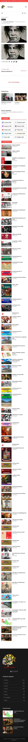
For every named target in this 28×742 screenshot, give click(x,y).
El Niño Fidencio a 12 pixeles (17, 414)
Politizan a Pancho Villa (16, 234)
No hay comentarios (20, 21)
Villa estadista (14, 202)
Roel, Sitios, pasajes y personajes (18, 532)
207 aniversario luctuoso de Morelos (19, 277)
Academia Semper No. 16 (17, 271)
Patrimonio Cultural (16, 408)
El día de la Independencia (17, 486)
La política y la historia (16, 316)
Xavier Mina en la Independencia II (18, 572)
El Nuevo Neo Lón (15, 313)
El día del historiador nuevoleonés (18, 345)
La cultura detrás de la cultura (18, 437)
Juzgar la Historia (15, 324)
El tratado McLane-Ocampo (17, 262)
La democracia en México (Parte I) (18, 193)
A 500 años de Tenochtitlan (17, 519)
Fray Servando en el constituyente (18, 165)
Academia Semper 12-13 (16, 388)
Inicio (2, 17)
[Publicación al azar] (22, 13)
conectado (13, 112)
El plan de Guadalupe (16, 546)
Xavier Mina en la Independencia (18, 582)
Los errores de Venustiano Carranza (19, 634)
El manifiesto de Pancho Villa (17, 226)
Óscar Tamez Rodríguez (8, 21)
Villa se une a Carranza (16, 248)
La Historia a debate (16, 475)
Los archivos (17, 102)
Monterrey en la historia (16, 365)
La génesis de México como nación (18, 618)
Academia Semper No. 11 (16, 394)
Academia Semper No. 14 (17, 331)
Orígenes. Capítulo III (16, 145)
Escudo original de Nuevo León (18, 447)
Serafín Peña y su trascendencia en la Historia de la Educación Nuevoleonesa (19, 628)
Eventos (6, 17)
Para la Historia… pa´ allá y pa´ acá (19, 601)
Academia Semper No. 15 (16, 299)
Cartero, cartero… (15, 595)
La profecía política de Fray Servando (19, 188)
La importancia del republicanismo (18, 209)
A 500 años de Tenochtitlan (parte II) (19, 512)
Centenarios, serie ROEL (16, 469)
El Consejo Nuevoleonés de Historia (18, 493)
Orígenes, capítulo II (16, 151)
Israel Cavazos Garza (16, 305)
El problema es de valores (6, 102)
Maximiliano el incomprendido (17, 374)
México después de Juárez (17, 381)
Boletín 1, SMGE (15, 284)
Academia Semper (15, 422)
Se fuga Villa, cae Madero (17, 241)
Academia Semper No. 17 (17, 256)
